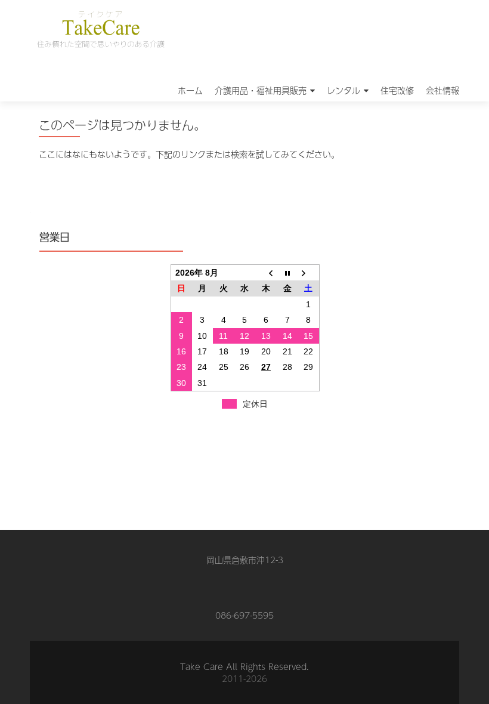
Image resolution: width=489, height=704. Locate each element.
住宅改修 (397, 90)
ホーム (190, 90)
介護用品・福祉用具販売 (261, 90)
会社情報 (442, 90)
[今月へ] (287, 273)
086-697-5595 (244, 615)
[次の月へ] (308, 273)
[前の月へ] (266, 273)
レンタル (343, 90)
